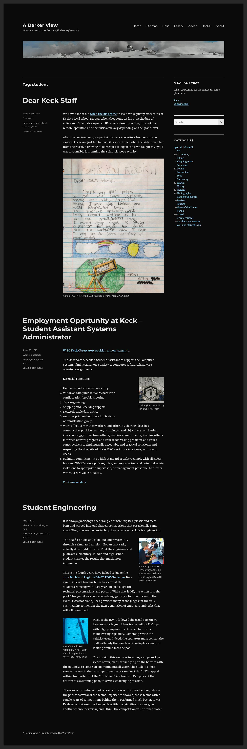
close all (188, 147)
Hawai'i (181, 182)
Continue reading (74, 482)
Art (178, 151)
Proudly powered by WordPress (57, 733)
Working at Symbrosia (189, 225)
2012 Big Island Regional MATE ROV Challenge (94, 577)
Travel (180, 214)
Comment (182, 165)
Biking (180, 158)
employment (30, 359)
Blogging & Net (185, 161)
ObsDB (206, 26)
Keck (25, 123)
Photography (184, 193)
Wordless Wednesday (188, 221)
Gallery (178, 26)
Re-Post (181, 200)
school (43, 123)
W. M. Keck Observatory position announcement (95, 350)
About (220, 26)
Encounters (183, 172)
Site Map (152, 26)
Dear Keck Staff (50, 100)
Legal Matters (181, 103)
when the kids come (103, 114)
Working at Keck (32, 355)
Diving (180, 168)
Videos (192, 26)
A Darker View (40, 25)
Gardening (182, 179)
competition (29, 533)
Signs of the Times (187, 207)
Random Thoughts (187, 196)
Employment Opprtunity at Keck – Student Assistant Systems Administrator (82, 328)
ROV (47, 533)
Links (165, 26)
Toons (180, 211)
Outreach (28, 118)
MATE (40, 533)
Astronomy (183, 154)
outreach (34, 123)
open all (178, 147)
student (27, 126)
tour (34, 126)
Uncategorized (185, 218)
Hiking (180, 186)
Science (181, 204)
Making (181, 189)
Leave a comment (33, 131)
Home (137, 26)
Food (179, 175)
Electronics (29, 525)
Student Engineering (59, 507)
